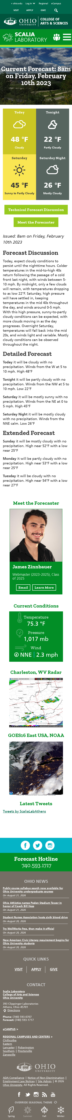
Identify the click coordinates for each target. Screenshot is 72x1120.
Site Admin (45, 1081)
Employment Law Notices (19, 1081)
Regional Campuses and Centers (27, 1036)
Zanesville (9, 1054)
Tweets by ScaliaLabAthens (24, 811)
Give (54, 969)
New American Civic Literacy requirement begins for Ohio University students (36, 942)
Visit (19, 969)
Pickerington (26, 1047)
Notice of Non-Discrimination (46, 1077)
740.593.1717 (36, 865)
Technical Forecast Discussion (36, 209)
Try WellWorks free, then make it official (28, 928)
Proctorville (25, 1051)
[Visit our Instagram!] (50, 845)
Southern (9, 1051)
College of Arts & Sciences (54, 21)
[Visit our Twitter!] (37, 845)
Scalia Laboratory (14, 991)
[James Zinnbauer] (36, 560)
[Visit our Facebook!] (25, 845)
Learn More (44, 587)
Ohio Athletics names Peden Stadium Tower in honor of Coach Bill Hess (32, 904)
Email (23, 587)
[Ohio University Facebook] (19, 1094)
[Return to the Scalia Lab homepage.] (9, 37)
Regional (43, 3)
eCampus (56, 3)
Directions (13, 1010)
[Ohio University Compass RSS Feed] (44, 1094)
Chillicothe (10, 1040)
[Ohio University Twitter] (27, 1094)
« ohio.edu (16, 3)
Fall (44, 1116)
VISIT (16, 10)
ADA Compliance (13, 1077)
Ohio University (13, 997)
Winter (61, 1116)
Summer (27, 1116)
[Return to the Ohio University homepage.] (20, 21)
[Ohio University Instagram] (36, 1094)
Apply (36, 969)
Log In (29, 3)
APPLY (29, 10)
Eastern (7, 1044)
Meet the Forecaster (36, 222)
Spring (11, 1116)
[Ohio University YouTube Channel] (53, 1094)
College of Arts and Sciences (21, 994)
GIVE (43, 10)
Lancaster (9, 1047)
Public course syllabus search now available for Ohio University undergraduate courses (33, 890)
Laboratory (31, 37)
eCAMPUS (10, 1029)
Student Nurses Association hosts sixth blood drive (35, 917)
